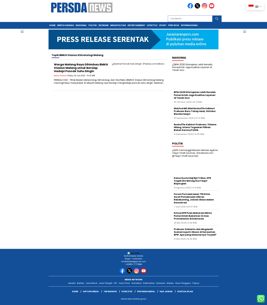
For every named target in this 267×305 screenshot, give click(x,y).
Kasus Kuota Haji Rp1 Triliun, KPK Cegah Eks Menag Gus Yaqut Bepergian (192, 180)
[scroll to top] (256, 300)
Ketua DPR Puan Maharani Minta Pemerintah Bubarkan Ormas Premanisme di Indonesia (193, 215)
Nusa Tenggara (183, 283)
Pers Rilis (173, 25)
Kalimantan (149, 283)
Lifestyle (152, 25)
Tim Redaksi (110, 291)
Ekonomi (103, 25)
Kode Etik (127, 291)
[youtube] (212, 8)
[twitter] (198, 8)
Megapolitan (118, 25)
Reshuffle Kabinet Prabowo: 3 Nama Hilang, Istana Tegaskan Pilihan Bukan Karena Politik (195, 127)
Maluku (170, 283)
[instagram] (205, 8)
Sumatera (137, 283)
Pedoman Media (146, 291)
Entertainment (136, 25)
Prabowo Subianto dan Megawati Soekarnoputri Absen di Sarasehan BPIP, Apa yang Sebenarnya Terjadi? (195, 232)
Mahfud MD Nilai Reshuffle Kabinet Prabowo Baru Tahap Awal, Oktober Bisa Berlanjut (195, 111)
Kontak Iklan (185, 291)
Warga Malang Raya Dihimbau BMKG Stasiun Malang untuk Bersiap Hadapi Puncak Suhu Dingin (81, 67)
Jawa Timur (124, 283)
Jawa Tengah (105, 283)
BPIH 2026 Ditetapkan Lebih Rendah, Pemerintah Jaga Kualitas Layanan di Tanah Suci (195, 95)
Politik (93, 25)
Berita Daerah (65, 25)
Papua (196, 283)
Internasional (189, 25)
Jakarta (72, 283)
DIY (115, 283)
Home (52, 25)
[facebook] (191, 8)
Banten (80, 283)
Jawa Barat (91, 283)
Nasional (81, 25)
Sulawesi (160, 283)
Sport (162, 25)
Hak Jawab (166, 291)
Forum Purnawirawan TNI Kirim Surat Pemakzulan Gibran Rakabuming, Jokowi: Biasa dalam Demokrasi (194, 198)
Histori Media (91, 291)
